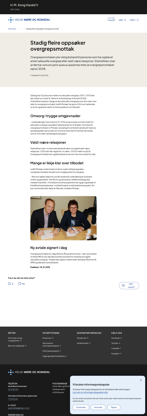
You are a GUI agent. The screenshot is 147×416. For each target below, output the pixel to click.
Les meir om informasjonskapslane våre (90, 392)
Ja (12, 283)
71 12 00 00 (13, 399)
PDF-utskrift (131, 285)
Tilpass (114, 407)
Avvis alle (98, 407)
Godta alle (81, 407)
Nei (23, 283)
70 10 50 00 (13, 389)
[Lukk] (141, 380)
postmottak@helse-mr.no (18, 408)
